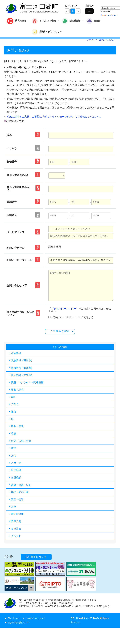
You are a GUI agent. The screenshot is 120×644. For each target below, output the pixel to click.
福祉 (13, 397)
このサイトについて (35, 618)
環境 (13, 433)
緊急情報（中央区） (22, 375)
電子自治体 (17, 514)
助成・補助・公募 (21, 484)
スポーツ (16, 462)
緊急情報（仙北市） (22, 367)
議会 (13, 506)
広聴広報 (16, 470)
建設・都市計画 (19, 492)
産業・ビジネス (49, 31)
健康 (13, 411)
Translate (112, 15)
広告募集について (36, 556)
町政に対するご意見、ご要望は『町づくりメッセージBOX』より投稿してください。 (54, 116)
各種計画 (16, 528)
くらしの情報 (47, 20)
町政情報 (75, 20)
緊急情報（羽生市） (22, 360)
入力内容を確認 (60, 331)
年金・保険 (17, 426)
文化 (13, 455)
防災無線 (20, 20)
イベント (16, 536)
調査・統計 (17, 499)
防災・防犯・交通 (21, 441)
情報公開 (16, 521)
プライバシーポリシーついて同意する (72, 317)
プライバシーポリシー (63, 308)
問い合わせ (13, 618)
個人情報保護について (19, 622)
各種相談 (16, 477)
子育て (14, 404)
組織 (97, 20)
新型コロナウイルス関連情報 (27, 382)
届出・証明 (17, 389)
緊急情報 (16, 353)
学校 (13, 448)
